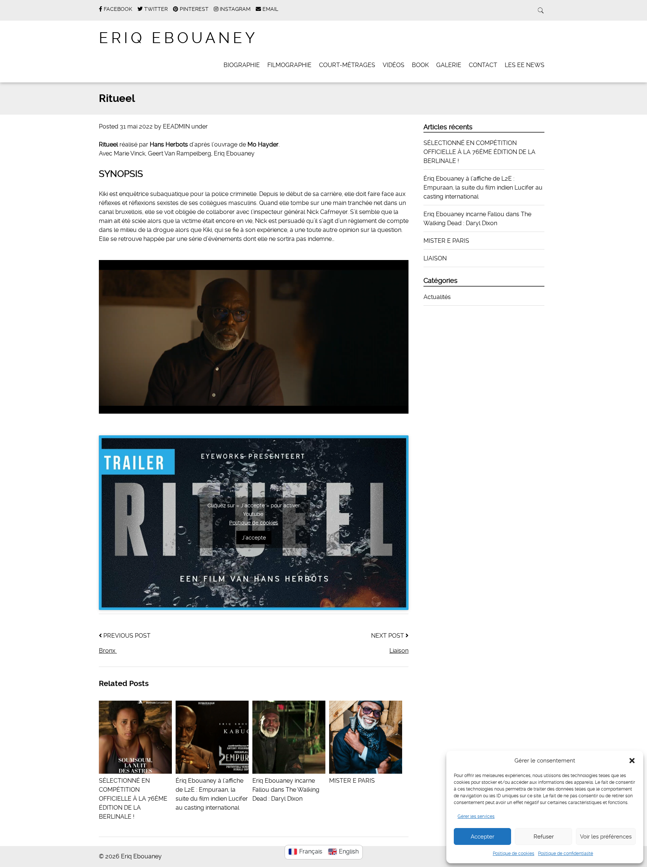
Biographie (242, 65)
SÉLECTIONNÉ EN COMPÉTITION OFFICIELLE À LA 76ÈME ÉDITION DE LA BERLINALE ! (479, 151)
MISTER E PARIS (446, 240)
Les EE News (524, 65)
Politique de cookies (513, 853)
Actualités (437, 296)
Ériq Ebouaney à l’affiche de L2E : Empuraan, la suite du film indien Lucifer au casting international (212, 794)
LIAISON (435, 258)
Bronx (108, 650)
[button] (632, 760)
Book (420, 65)
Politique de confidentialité (565, 853)
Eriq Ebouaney (178, 38)
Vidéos (393, 65)
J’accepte (254, 538)
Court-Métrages (347, 65)
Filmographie (289, 65)
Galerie (448, 65)
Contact (483, 65)
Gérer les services (476, 816)
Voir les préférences (606, 836)
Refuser (544, 836)
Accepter (482, 836)
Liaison (398, 650)
